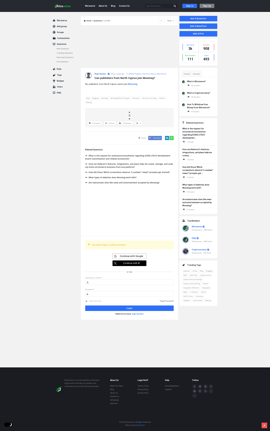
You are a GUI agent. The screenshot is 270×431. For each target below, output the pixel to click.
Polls (59, 69)
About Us (103, 6)
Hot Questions (62, 62)
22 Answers (195, 85)
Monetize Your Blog (149, 98)
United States (197, 300)
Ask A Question (198, 18)
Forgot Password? (167, 301)
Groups (60, 32)
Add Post (114, 403)
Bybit (185, 275)
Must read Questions (65, 57)
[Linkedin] (205, 386)
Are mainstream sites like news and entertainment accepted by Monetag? (124, 182)
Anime (195, 271)
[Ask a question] (264, 425)
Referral (162, 98)
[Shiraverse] (67, 6)
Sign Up (207, 6)
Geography (206, 288)
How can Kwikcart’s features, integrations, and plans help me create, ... (197, 152)
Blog (113, 6)
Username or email (93, 278)
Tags (59, 75)
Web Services (161, 74)
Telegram (186, 300)
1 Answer (190, 142)
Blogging (95, 98)
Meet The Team (116, 386)
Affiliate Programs (135, 74)
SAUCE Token (188, 296)
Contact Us (124, 6)
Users (60, 87)
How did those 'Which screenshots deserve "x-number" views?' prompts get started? (129, 172)
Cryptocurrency (199, 249)
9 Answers (195, 111)
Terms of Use (143, 386)
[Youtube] (211, 386)
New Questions (63, 49)
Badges (60, 81)
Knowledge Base (172, 386)
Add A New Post (198, 26)
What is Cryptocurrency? (198, 93)
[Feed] (205, 391)
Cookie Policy (143, 393)
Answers (196, 74)
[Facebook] (194, 386)
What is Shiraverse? (196, 81)
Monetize (136, 98)
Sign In (189, 6)
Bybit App (193, 275)
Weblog (89, 102)
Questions (62, 44)
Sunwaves (199, 296)
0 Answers (191, 192)
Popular (187, 74)
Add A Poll (198, 34)
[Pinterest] (200, 391)
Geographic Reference (191, 288)
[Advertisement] (129, 47)
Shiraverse (90, 6)
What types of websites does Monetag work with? (112, 177)
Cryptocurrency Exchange (192, 279)
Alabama (186, 271)
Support (168, 389)
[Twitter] (200, 386)
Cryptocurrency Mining (191, 283)
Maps (185, 292)
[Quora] (194, 396)
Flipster (205, 283)
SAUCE (203, 292)
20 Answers (195, 97)
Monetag (104, 98)
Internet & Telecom (149, 74)
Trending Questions (65, 53)
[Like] (129, 112)
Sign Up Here (137, 314)
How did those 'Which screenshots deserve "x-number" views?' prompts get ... (197, 170)
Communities (63, 38)
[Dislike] (129, 118)
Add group (62, 26)
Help (194, 238)
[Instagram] (194, 391)
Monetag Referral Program (120, 98)
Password (89, 289)
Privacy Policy (143, 389)
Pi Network (194, 292)
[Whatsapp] (211, 391)
